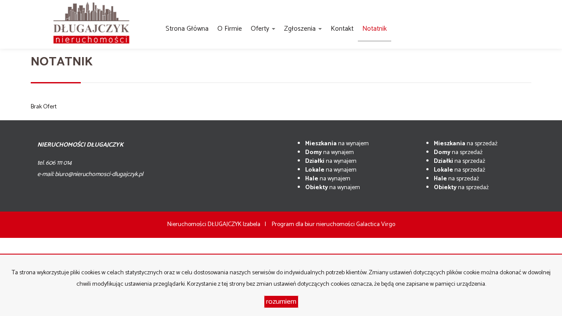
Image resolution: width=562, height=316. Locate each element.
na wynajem (337, 144)
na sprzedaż (465, 144)
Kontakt (342, 28)
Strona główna (187, 28)
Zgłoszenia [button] (300, 28)
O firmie (229, 28)
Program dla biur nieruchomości (314, 224)
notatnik (374, 28)
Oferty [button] (261, 28)
